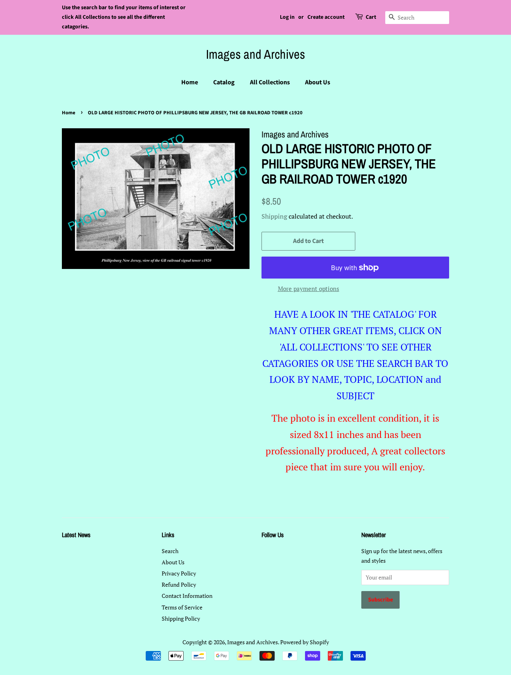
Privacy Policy (179, 573)
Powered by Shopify (304, 642)
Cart (371, 17)
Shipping (274, 216)
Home (189, 82)
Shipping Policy (181, 618)
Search (170, 551)
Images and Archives (255, 54)
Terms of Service (182, 607)
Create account (326, 17)
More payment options (308, 289)
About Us (317, 82)
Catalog (224, 82)
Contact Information (187, 595)
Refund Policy (179, 584)
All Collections (270, 82)
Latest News (76, 534)
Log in (287, 17)
